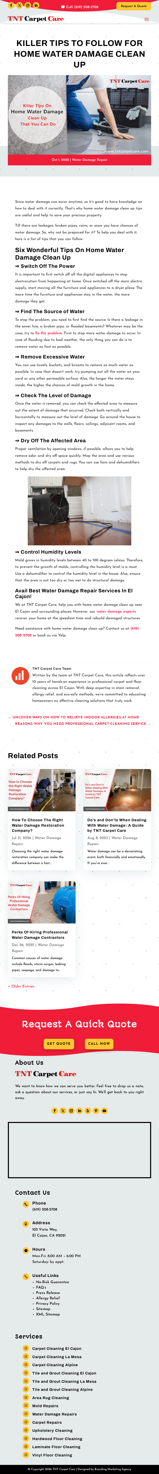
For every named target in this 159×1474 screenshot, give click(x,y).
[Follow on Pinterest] (96, 1110)
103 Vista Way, (45, 1230)
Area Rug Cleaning (50, 1398)
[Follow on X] (19, 5)
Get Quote (59, 1044)
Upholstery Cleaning (52, 1430)
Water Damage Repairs (54, 1414)
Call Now (99, 1044)
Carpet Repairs (47, 1422)
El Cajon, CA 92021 (49, 1236)
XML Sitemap (48, 1315)
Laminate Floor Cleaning (56, 1447)
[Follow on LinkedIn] (36, 5)
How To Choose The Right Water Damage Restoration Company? (38, 825)
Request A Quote (134, 6)
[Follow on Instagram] (27, 5)
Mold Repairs (45, 1406)
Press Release (48, 1293)
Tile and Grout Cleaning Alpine (62, 1389)
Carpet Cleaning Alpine (55, 1365)
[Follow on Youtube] (104, 1110)
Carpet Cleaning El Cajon (57, 1349)
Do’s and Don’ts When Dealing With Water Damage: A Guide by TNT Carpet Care (117, 825)
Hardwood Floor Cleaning (57, 1439)
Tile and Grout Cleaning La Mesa (64, 1381)
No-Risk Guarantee (52, 1282)
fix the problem (48, 333)
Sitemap (43, 1309)
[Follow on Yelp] (87, 1110)
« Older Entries (21, 986)
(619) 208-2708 (44, 1210)
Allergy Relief (48, 1298)
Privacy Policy (48, 1304)
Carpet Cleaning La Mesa (57, 1357)
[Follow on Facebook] (11, 5)
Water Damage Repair (89, 160)
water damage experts (116, 612)
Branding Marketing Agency (113, 1469)
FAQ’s (41, 1288)
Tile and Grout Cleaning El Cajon (64, 1373)
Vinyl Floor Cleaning (52, 1455)
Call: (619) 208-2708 (81, 7)
